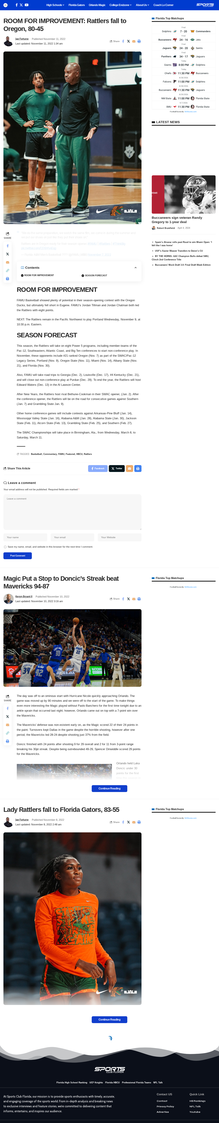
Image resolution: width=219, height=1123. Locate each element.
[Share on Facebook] (123, 41)
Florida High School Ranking (71, 1082)
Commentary (50, 454)
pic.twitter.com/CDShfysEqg (38, 248)
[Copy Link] (7, 270)
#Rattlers (104, 243)
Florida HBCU (112, 1082)
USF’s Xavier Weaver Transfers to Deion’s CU (179, 250)
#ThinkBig (119, 243)
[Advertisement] (183, 150)
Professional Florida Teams (136, 1082)
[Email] (133, 41)
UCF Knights (96, 1082)
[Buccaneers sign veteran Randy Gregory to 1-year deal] (184, 194)
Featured (70, 454)
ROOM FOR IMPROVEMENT (39, 275)
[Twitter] (21, 5)
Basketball (36, 454)
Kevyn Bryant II (23, 596)
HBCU (79, 454)
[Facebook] (17, 5)
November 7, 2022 (99, 254)
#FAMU (92, 243)
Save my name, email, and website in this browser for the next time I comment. (50, 547)
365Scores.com (190, 112)
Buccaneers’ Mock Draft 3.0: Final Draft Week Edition (183, 265)
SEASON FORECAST (96, 275)
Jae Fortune (22, 38)
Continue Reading (109, 788)
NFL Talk (158, 1082)
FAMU (61, 454)
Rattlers (88, 454)
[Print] (139, 41)
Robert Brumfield (166, 228)
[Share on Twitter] (128, 41)
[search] (12, 5)
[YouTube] (26, 5)
